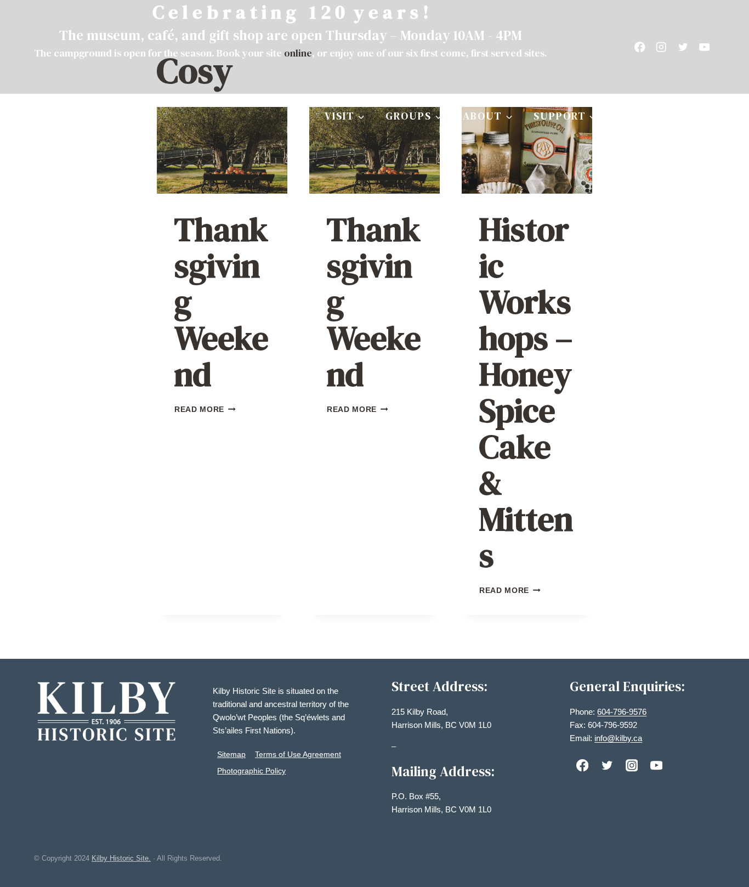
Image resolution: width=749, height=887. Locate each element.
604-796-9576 (621, 711)
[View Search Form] (705, 116)
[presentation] (222, 150)
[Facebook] (640, 47)
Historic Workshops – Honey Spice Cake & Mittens (526, 392)
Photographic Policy (251, 770)
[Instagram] (661, 47)
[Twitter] (683, 47)
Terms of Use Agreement (298, 754)
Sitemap (231, 754)
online (298, 53)
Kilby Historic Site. (121, 858)
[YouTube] (704, 47)
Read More (205, 409)
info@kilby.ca (618, 738)
